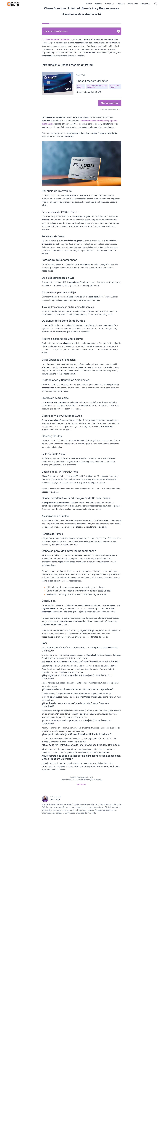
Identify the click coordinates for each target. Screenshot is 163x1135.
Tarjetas (98, 3)
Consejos (109, 3)
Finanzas (121, 3)
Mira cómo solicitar (109, 103)
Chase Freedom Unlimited (55, 31)
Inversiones (133, 3)
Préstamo (145, 3)
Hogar (89, 3)
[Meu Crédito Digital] (13, 4)
